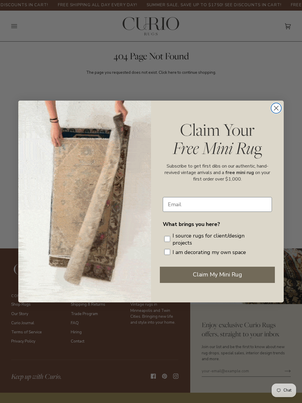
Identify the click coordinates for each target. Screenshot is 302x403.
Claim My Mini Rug (217, 275)
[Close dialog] (276, 108)
